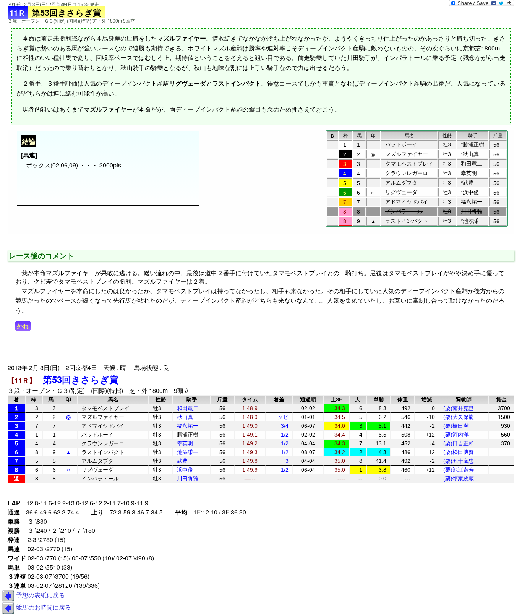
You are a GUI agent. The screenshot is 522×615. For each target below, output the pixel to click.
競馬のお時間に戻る (43, 607)
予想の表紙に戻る (40, 595)
